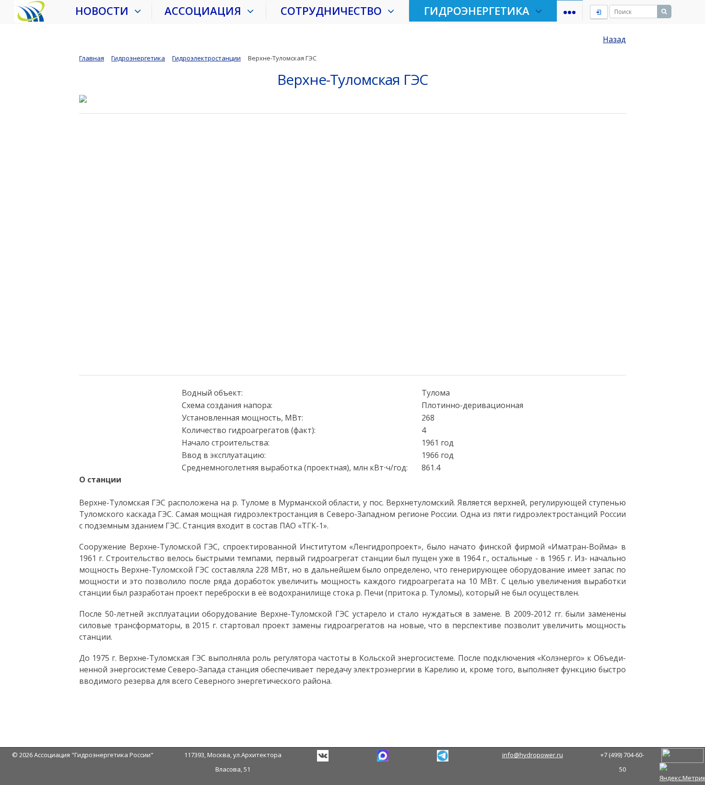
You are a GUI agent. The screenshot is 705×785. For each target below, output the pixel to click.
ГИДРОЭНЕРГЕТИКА (479, 10)
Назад (614, 39)
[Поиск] (664, 11)
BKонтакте (323, 756)
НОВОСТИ (104, 10)
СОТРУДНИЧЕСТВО (334, 10)
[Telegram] (382, 754)
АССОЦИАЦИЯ (205, 10)
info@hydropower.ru (532, 754)
